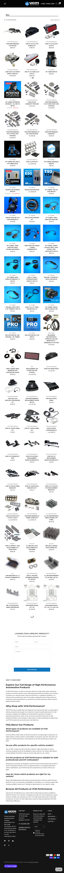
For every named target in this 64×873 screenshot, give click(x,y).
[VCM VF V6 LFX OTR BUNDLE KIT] (32, 31)
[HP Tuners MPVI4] (51, 59)
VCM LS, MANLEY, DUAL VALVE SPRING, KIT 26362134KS (12, 547)
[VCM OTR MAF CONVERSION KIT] (51, 415)
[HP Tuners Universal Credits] (51, 149)
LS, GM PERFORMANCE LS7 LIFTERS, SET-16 (51, 576)
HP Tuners (51, 69)
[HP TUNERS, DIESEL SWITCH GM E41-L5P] (51, 294)
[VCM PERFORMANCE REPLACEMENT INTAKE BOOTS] (32, 386)
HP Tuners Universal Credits (51, 162)
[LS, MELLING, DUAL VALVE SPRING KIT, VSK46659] (32, 533)
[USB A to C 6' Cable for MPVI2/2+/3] (32, 294)
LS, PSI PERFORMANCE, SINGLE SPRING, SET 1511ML (51, 517)
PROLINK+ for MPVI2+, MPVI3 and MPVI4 (51, 278)
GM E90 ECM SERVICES (32, 190)
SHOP (49, 814)
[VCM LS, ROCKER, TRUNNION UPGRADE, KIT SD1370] (32, 563)
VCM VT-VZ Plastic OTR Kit (51, 45)
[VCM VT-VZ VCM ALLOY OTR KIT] (32, 59)
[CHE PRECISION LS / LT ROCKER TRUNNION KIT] (12, 563)
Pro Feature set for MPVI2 (32, 336)
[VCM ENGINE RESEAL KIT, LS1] (32, 592)
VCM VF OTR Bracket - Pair (12, 457)
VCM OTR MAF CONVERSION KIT (51, 429)
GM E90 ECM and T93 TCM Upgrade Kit (13, 218)
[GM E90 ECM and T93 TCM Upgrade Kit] (12, 205)
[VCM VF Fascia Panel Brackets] (12, 473)
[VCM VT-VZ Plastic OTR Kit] (51, 31)
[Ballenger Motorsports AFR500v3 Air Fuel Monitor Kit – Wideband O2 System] (51, 322)
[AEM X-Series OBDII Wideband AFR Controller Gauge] (12, 356)
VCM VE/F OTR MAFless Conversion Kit (12, 400)
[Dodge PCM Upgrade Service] (12, 177)
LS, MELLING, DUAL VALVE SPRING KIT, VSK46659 (32, 547)
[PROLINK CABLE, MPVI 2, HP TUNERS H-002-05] (12, 294)
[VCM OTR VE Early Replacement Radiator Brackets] (32, 443)
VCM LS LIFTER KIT (32, 162)
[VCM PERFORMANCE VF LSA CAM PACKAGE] (32, 119)
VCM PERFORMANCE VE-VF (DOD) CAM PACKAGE (12, 133)
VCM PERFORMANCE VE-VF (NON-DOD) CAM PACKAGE (51, 104)
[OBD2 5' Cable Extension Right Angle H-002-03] (32, 264)
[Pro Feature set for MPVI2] (32, 322)
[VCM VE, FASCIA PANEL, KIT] (12, 415)
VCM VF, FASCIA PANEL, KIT (31, 429)
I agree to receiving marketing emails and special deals (39, 833)
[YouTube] (14, 841)
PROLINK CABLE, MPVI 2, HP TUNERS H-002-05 (12, 308)
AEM (12, 366)
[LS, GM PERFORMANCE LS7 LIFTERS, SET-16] (51, 563)
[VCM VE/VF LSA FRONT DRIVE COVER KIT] (12, 59)
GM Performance (51, 573)
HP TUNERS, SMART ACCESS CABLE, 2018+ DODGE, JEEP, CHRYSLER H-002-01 (51, 248)
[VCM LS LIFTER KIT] (32, 149)
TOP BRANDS (52, 819)
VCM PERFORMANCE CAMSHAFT (51, 133)
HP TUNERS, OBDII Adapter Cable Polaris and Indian (12, 247)
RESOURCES (51, 816)
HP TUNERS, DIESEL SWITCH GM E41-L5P (51, 308)
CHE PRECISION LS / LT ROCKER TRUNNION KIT (12, 576)
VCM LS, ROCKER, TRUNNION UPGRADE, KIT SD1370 (32, 577)
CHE (13, 573)
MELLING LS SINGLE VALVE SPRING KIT (51, 546)
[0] (59, 3)
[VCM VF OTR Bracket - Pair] (12, 443)
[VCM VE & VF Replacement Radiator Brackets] (51, 443)
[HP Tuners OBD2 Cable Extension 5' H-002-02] (12, 264)
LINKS (50, 810)
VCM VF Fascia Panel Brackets (13, 487)
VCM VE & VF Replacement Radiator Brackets (51, 458)
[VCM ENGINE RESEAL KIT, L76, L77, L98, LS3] (51, 592)
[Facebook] (6, 841)
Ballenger (51, 333)
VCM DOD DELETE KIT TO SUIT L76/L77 (12, 517)
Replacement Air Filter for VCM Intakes (32, 370)
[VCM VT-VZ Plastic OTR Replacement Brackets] (51, 473)
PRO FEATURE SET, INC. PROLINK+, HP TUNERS (12, 336)
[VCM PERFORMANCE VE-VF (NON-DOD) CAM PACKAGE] (51, 89)
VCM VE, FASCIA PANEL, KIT (12, 429)
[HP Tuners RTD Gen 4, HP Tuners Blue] (12, 149)
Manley (12, 543)
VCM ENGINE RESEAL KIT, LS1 (32, 606)
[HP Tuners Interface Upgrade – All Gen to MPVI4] (12, 89)
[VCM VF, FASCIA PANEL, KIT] (32, 415)
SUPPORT (51, 821)
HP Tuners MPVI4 (51, 72)
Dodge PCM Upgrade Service (13, 190)
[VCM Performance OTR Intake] (12, 31)
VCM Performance (12, 41)
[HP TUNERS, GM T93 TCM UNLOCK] (51, 177)
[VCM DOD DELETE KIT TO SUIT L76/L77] (12, 503)
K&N (32, 366)
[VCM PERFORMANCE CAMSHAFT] (51, 119)
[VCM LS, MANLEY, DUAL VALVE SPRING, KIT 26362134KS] (12, 533)
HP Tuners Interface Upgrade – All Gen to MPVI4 (12, 104)
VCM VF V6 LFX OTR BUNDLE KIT (32, 45)
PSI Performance (51, 513)
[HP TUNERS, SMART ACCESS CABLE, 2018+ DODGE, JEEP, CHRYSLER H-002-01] (51, 233)
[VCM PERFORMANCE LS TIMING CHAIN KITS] (32, 503)
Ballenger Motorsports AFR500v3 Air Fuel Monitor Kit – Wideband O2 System (51, 338)
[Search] (56, 3)
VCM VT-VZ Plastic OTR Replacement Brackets (51, 488)
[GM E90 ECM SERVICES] (32, 177)
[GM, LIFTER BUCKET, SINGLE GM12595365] (12, 592)
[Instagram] (10, 841)
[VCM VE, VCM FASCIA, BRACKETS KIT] (32, 473)
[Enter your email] (43, 827)
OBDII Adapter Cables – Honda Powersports (31, 247)
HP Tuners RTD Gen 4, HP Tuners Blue (12, 162)
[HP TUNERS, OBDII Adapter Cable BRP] (51, 205)
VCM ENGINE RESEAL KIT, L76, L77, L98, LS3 (51, 606)
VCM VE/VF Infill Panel (51, 399)
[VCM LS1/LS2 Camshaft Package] (32, 89)
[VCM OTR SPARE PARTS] (51, 356)
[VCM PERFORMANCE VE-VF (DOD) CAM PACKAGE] (12, 119)
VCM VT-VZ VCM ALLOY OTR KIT (32, 72)
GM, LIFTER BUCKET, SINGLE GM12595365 (12, 606)
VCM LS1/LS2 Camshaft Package (32, 103)
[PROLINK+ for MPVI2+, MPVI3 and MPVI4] (51, 264)
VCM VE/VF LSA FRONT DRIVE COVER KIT (12, 72)
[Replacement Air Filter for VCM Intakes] (32, 356)
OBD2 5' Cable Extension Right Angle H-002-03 (32, 279)
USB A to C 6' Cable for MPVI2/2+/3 (32, 308)
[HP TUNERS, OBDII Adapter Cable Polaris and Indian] (12, 233)
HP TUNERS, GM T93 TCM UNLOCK (51, 190)
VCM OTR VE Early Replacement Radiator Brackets (32, 458)
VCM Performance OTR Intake (12, 45)
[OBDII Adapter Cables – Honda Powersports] (32, 233)
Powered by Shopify (33, 862)
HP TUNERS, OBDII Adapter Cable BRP (51, 218)
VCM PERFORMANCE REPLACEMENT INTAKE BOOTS (32, 400)
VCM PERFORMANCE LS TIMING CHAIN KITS (32, 517)
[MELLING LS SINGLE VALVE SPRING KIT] (51, 533)
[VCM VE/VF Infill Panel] (51, 386)
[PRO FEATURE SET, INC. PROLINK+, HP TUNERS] (12, 322)
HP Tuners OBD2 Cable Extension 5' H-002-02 (12, 279)
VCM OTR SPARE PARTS (51, 368)
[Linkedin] (10, 845)
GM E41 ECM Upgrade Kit (32, 218)
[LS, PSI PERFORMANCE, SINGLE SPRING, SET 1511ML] (51, 503)
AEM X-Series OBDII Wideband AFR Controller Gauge (12, 370)
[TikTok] (6, 845)
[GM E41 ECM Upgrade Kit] (32, 205)
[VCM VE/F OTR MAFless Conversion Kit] (12, 386)
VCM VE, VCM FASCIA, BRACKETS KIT (32, 487)
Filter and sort (11, 20)
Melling (32, 543)
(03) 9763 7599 (25, 823)
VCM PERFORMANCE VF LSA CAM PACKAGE (31, 133)
